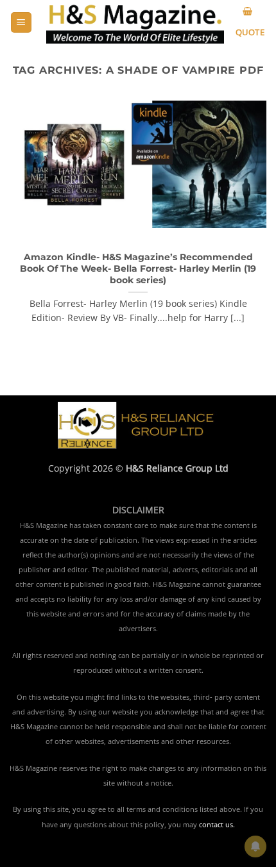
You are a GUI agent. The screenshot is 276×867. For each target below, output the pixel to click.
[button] (21, 22)
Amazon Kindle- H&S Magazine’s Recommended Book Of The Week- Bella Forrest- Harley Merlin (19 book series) (138, 268)
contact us (216, 824)
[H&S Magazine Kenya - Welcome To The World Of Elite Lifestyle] (135, 22)
